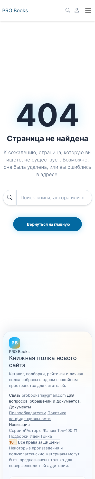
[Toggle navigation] (88, 10)
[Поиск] (68, 10)
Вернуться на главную (48, 224)
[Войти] (77, 10)
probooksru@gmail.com (44, 395)
